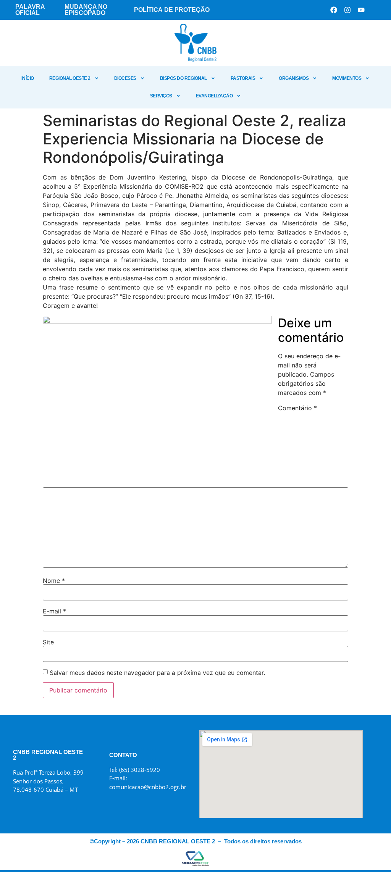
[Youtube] (361, 10)
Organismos (294, 78)
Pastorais (243, 78)
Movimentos (346, 78)
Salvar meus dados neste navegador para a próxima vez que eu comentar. (157, 673)
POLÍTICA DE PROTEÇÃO (172, 9)
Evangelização (214, 96)
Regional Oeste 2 (69, 78)
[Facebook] (334, 10)
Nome (54, 581)
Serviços (161, 96)
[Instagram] (347, 10)
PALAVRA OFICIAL (30, 9)
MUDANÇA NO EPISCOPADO (86, 9)
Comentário (297, 408)
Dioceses (125, 78)
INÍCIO (27, 78)
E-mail (54, 611)
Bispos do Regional (183, 78)
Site (48, 642)
